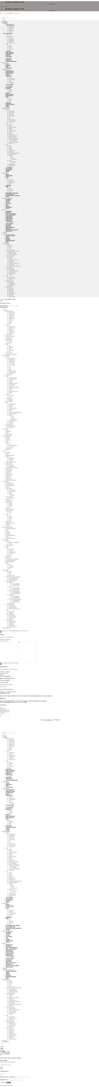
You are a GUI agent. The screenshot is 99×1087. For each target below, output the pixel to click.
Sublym (10, 124)
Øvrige (10, 34)
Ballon (10, 125)
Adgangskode (4, 1079)
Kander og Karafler (13, 135)
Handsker (11, 459)
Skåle (7, 44)
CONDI (10, 57)
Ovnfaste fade (12, 181)
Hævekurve (9, 334)
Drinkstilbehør (9, 545)
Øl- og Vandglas (12, 136)
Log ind (8, 1082)
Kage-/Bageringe (10, 336)
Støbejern (11, 446)
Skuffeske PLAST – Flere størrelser (8, 669)
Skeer (10, 91)
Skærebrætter (9, 510)
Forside (5, 21)
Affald (10, 77)
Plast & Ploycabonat (14, 387)
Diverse (10, 89)
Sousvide (11, 295)
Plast (10, 47)
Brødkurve (8, 374)
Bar (7, 529)
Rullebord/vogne (9, 280)
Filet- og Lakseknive (11, 462)
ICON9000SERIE (16, 593)
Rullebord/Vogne (10, 614)
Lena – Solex (11, 115)
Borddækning (6, 108)
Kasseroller (8, 439)
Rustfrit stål (11, 249)
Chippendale (12, 361)
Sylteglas (11, 82)
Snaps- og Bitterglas (13, 138)
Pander (7, 442)
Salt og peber (9, 398)
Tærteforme (11, 40)
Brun (13, 158)
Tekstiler (8, 449)
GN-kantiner (9, 244)
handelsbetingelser (18, 702)
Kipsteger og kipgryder (14, 263)
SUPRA (7, 477)
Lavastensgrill (12, 262)
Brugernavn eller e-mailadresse (8, 1077)
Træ (10, 513)
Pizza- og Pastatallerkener (15, 412)
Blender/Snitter (12, 621)
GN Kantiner (9, 571)
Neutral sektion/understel (15, 599)
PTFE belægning (13, 445)
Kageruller (8, 337)
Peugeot (11, 399)
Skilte (7, 536)
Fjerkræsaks (9, 463)
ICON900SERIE (16, 585)
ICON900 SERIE (16, 589)
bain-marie (11, 257)
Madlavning (6, 69)
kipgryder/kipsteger (13, 259)
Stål (9, 50)
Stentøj (10, 155)
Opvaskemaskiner (10, 268)
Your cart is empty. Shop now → (8, 1061)
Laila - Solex (12, 363)
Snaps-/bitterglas (13, 391)
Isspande (14, 140)
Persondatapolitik (4, 711)
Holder (7, 531)
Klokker (8, 532)
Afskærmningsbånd (11, 528)
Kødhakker (11, 290)
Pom (10, 118)
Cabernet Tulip (12, 130)
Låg (7, 441)
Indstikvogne (12, 283)
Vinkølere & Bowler (11, 426)
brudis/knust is (12, 252)
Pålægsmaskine (12, 293)
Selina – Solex (12, 119)
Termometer (9, 352)
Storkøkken (6, 243)
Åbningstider (3, 709)
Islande (10, 129)
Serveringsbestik (10, 561)
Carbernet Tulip (13, 379)
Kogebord (11, 260)
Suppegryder (9, 448)
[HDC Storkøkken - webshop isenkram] (10, 13)
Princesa (11, 133)
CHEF (7, 453)
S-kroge (11, 460)
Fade (7, 178)
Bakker (7, 540)
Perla (10, 146)
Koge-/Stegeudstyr (10, 581)
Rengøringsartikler (10, 535)
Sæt (10, 369)
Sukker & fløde (12, 164)
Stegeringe (8, 521)
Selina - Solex (12, 370)
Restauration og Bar (8, 527)
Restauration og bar (8, 234)
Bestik (7, 109)
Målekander (11, 30)
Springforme (11, 39)
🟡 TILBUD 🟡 (7, 628)
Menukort (8, 534)
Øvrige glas (11, 143)
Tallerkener (11, 151)
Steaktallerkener (12, 154)
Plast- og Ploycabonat (14, 141)
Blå (12, 156)
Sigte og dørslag (10, 509)
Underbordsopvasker (13, 270)
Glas (10, 45)
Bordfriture (11, 288)
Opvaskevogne (12, 284)
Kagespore (11, 29)
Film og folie (11, 78)
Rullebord (11, 618)
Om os (1, 707)
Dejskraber (11, 27)
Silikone (10, 37)
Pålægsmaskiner (13, 626)
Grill (10, 586)
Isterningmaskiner (13, 579)
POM (10, 368)
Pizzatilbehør (9, 500)
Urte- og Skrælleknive (11, 480)
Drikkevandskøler (13, 253)
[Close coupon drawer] (1, 1068)
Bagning (5, 22)
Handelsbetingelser (5, 710)
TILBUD (5, 232)
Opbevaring (9, 340)
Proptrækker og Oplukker (12, 558)
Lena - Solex (12, 365)
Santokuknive (9, 474)
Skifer (10, 543)
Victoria (10, 148)
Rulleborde (11, 285)
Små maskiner (9, 286)
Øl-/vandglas (12, 384)
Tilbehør (11, 267)
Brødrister (11, 289)
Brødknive (8, 452)
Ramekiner (11, 85)
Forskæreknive (9, 464)
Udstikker (11, 41)
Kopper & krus (12, 150)
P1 (9, 117)
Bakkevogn (11, 281)
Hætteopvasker (12, 273)
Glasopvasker (12, 269)
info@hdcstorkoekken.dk (6, 684)
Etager (7, 546)
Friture (10, 258)
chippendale (11, 112)
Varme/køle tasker (10, 538)
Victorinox (11, 373)
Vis (1, 632)
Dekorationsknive (10, 455)
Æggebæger (12, 403)
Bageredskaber (9, 24)
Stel (7, 144)
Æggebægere (12, 165)
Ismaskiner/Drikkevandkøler (13, 576)
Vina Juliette (11, 134)
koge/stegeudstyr (10, 255)
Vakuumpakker (12, 296)
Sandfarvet (14, 159)
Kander (10, 160)
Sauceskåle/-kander (11, 560)
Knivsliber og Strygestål (12, 467)
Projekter (2, 713)
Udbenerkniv (9, 478)
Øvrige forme (12, 42)
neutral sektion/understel (14, 265)
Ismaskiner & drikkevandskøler (13, 251)
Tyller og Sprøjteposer (11, 354)
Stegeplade (11, 264)
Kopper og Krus (13, 408)
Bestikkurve (12, 358)
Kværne (8, 487)
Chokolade (6, 62)
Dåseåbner (11, 457)
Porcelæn (11, 49)
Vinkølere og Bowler (13, 139)
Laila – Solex (11, 114)
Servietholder (9, 401)
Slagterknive (9, 475)
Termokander (9, 424)
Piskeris (10, 31)
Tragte (7, 525)
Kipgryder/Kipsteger (14, 590)
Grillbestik (11, 113)
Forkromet (11, 179)
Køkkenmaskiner (10, 485)
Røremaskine (12, 294)
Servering (5, 173)
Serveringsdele (12, 120)
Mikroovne (11, 291)
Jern (10, 444)
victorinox (11, 122)
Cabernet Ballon (12, 127)
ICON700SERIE (16, 583)
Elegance (11, 128)
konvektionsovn (12, 278)
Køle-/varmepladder (14, 542)
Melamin (10, 46)
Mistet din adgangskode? (6, 1085)
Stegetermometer (10, 522)
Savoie (10, 132)
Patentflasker (12, 79)
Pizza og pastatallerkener (14, 153)
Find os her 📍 (3, 686)
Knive (4, 209)
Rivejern (8, 507)
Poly (10, 248)
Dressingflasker (10, 484)
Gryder (7, 438)
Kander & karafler (13, 383)
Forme (7, 35)
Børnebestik (11, 110)
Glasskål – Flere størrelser (6, 637)
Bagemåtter (11, 25)
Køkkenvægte (9, 338)
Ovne (7, 275)
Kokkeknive (9, 469)
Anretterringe (9, 482)
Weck (13, 83)
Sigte (10, 32)
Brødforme (11, 36)
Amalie (10, 145)
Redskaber (8, 431)
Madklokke (9, 556)
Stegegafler (11, 222)
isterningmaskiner (13, 254)
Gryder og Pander (8, 198)
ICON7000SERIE (16, 592)
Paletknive (8, 473)
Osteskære (8, 471)
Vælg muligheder (4, 641)
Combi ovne (11, 277)
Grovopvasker (12, 272)
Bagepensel (11, 26)
